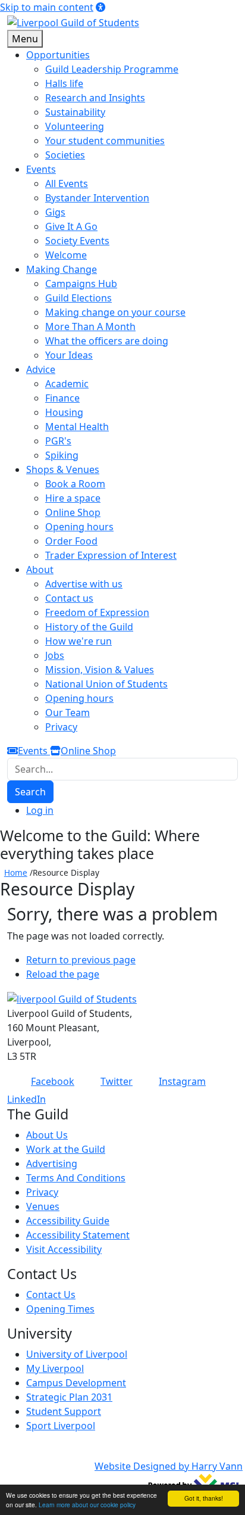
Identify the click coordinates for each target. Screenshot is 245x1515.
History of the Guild (89, 626)
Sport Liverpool (60, 1425)
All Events (66, 183)
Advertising (51, 1163)
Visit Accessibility (64, 1249)
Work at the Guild (65, 1149)
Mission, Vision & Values (99, 669)
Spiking (61, 455)
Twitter (116, 1081)
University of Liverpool (76, 1354)
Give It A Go (71, 226)
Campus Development (76, 1382)
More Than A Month (90, 326)
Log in (40, 810)
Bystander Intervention (97, 197)
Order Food (71, 540)
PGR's (58, 440)
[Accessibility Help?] (100, 7)
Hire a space (72, 498)
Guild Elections (78, 297)
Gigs (55, 212)
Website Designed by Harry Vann (169, 1466)
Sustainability (75, 112)
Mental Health (77, 426)
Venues (42, 1206)
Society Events (77, 240)
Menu (25, 38)
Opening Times (60, 1308)
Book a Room (75, 483)
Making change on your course (115, 312)
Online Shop (72, 512)
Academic (67, 383)
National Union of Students (106, 683)
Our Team (67, 712)
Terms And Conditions (75, 1177)
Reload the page (62, 974)
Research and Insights (95, 97)
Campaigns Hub (81, 283)
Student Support (63, 1411)
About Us (47, 1134)
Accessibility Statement (78, 1235)
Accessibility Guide (67, 1220)
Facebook (52, 1081)
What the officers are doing (106, 340)
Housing (64, 412)
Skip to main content (46, 7)
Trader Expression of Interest (111, 555)
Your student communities (105, 140)
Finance (62, 398)
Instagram (182, 1081)
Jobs (54, 655)
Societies (65, 154)
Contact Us (51, 1294)
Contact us (69, 598)
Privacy (61, 726)
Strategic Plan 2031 (69, 1397)
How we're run (78, 641)
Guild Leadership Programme (111, 69)
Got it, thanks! (203, 1498)
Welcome (66, 255)
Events (34, 750)
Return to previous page (81, 959)
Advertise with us (83, 583)
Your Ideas (69, 355)
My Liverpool (55, 1368)
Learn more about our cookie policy (87, 1504)
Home (15, 872)
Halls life (64, 83)
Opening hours (79, 526)
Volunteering (74, 126)
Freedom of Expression (97, 612)
